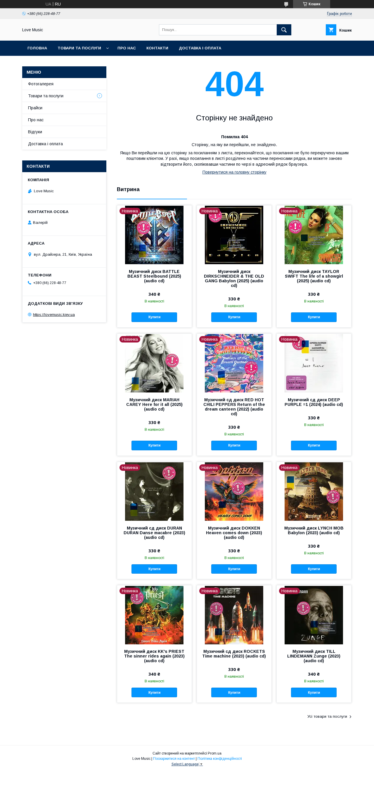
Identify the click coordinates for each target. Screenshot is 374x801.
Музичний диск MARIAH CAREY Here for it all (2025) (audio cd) (154, 404)
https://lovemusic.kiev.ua (54, 314)
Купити (154, 317)
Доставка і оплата (200, 48)
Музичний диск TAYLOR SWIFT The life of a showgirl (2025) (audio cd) (314, 276)
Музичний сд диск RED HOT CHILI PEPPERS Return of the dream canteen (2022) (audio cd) (234, 406)
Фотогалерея (40, 84)
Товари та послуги (79, 48)
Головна (37, 48)
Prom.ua (214, 753)
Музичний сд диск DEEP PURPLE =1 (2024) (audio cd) (314, 402)
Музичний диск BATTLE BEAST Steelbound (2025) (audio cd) (154, 276)
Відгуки (35, 131)
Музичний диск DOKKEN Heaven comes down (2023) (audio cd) (234, 533)
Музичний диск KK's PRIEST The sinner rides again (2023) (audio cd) (154, 656)
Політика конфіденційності (220, 759)
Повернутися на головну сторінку (234, 172)
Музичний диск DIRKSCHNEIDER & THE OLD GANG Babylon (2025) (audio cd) (234, 278)
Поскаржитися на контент (174, 759)
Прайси (35, 107)
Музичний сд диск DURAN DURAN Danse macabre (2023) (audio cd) (154, 533)
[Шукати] (284, 29)
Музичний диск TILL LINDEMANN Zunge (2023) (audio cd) (313, 656)
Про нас (126, 48)
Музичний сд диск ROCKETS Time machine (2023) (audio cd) (234, 653)
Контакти (157, 48)
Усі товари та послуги (327, 716)
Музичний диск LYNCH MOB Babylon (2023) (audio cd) (314, 530)
